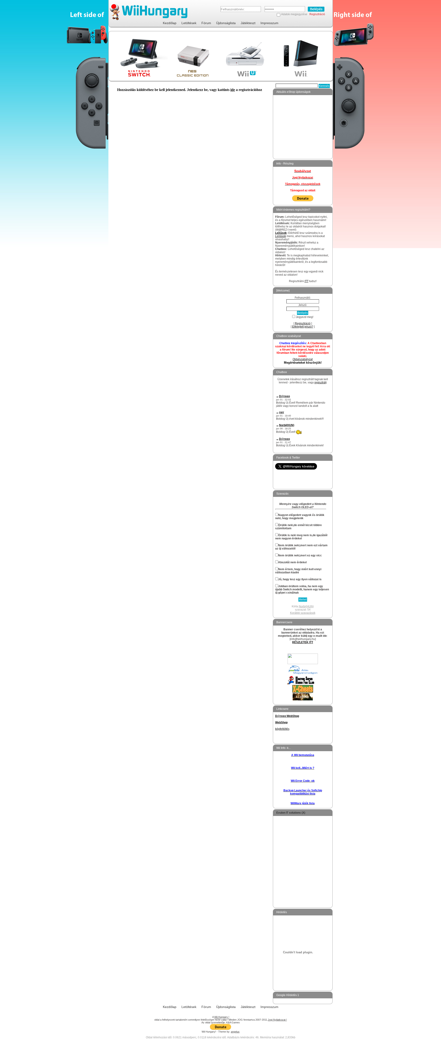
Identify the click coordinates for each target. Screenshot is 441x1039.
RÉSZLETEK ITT (302, 642)
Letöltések (188, 23)
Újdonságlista (226, 23)
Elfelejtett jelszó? (302, 326)
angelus (235, 1031)
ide (232, 90)
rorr (281, 412)
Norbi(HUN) (286, 425)
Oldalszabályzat (303, 359)
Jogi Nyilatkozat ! (277, 1019)
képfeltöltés (282, 728)
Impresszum (269, 23)
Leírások (281, 233)
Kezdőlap (169, 23)
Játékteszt (248, 23)
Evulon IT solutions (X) (290, 812)
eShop (280, 109)
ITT (306, 281)
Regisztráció (317, 14)
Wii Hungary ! (221, 1017)
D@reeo (284, 396)
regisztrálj (320, 382)
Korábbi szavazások (302, 612)
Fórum (206, 23)
